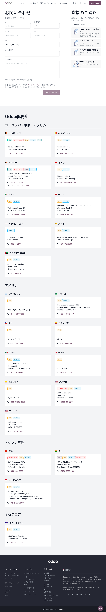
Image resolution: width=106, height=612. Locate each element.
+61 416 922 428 (16, 543)
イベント (46, 584)
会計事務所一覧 (29, 588)
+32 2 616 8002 (23, 185)
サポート (27, 577)
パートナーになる (30, 594)
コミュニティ (64, 3)
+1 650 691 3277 (66, 402)
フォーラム (8, 578)
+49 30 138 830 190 (68, 183)
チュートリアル (10, 573)
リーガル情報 (48, 595)
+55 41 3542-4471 (67, 314)
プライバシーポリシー (35, 85)
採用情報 (46, 580)
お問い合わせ (48, 578)
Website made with (50, 609)
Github (7, 590)
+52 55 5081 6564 (17, 373)
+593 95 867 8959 (17, 402)
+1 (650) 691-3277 (81, 25)
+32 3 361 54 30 (66, 153)
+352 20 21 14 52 (16, 244)
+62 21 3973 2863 (17, 503)
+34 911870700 (66, 244)
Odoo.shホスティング (31, 573)
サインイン (83, 3)
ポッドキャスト (49, 587)
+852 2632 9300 (16, 471)
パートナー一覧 (29, 592)
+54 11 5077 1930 (17, 314)
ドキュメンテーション (12, 575)
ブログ (46, 589)
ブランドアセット (49, 575)
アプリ (23, 3)
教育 (25, 584)
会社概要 (46, 573)
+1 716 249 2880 (16, 431)
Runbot (7, 593)
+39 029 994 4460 (17, 215)
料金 (74, 3)
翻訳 (6, 595)
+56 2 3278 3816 (16, 343)
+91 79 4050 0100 (67, 471)
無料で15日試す (95, 3)
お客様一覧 (47, 592)
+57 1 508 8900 (66, 343)
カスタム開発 (28, 582)
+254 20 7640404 (67, 215)
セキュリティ (48, 600)
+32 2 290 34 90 (16, 153)
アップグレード (29, 579)
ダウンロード (9, 586)
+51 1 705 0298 (66, 373)
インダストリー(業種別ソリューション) (43, 3)
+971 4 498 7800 (17, 273)
